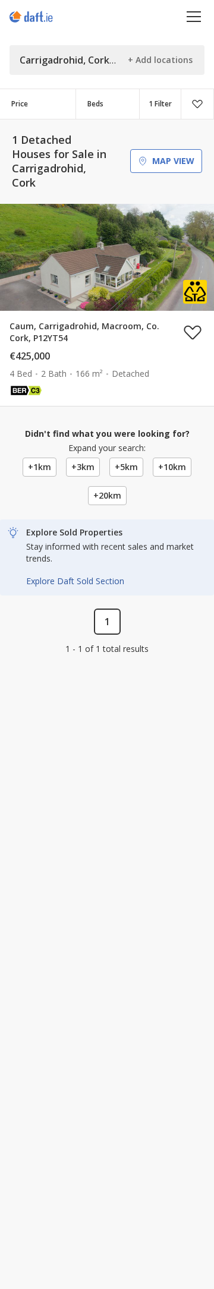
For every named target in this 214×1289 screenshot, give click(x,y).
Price (19, 104)
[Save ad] (192, 332)
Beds (95, 104)
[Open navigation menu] (194, 16)
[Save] (197, 104)
